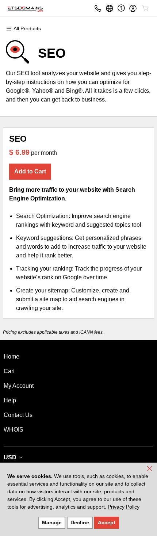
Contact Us (18, 415)
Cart (9, 371)
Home (11, 356)
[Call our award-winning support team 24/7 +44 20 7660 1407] (121, 8)
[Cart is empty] (145, 8)
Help (10, 400)
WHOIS (13, 429)
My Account (19, 386)
